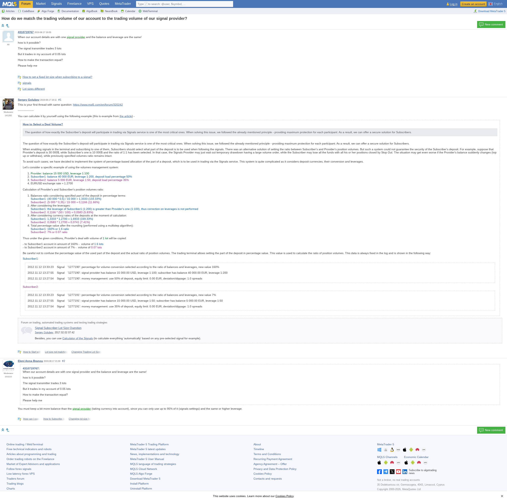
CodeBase (28, 11)
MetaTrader (123, 3)
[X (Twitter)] (392, 471)
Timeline (259, 449)
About (257, 444)
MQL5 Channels (387, 457)
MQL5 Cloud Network (143, 468)
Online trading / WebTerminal (25, 444)
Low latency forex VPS (21, 473)
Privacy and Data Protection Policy (275, 468)
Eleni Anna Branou (30, 360)
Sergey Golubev (28, 99)
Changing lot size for (80, 419)
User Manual (147, 459)
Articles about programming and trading (31, 454)
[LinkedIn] (404, 471)
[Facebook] (379, 471)
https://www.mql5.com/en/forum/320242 (98, 104)
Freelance (74, 3)
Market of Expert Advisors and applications (33, 464)
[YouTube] (398, 471)
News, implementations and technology (154, 454)
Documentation (70, 11)
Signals (56, 3)
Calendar (130, 11)
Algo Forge (48, 11)
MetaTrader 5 (385, 444)
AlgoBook (91, 11)
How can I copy (31, 419)
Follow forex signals (19, 468)
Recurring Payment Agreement (273, 459)
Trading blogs (15, 483)
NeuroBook (111, 11)
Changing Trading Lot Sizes (86, 352)
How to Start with (32, 352)
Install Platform (139, 483)
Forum (25, 3)
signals (27, 82)
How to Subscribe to (54, 419)
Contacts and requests (268, 478)
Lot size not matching (56, 352)
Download (145, 478)
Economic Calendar (416, 457)
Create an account (473, 4)
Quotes (104, 3)
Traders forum (15, 478)
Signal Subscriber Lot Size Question (58, 328)
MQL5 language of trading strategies (153, 464)
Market (41, 3)
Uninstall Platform (141, 488)
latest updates (148, 449)
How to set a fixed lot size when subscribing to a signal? (57, 76)
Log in (453, 4)
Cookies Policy (263, 473)
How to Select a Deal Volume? (43, 124)
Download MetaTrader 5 (491, 11)
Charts (11, 488)
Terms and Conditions (267, 454)
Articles (10, 11)
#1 (59, 99)
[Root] (3, 25)
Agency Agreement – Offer (270, 464)
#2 (63, 360)
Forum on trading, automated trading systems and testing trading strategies (64, 322)
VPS (90, 3)
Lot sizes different (34, 88)
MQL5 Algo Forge (141, 473)
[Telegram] (385, 471)
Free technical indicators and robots (29, 449)
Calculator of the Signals (77, 338)
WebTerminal (150, 11)
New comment (494, 24)
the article (126, 116)
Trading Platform (149, 444)
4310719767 (26, 32)
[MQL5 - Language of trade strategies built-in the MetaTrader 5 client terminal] (9, 4)
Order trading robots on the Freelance (30, 459)
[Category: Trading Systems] (7, 25)
